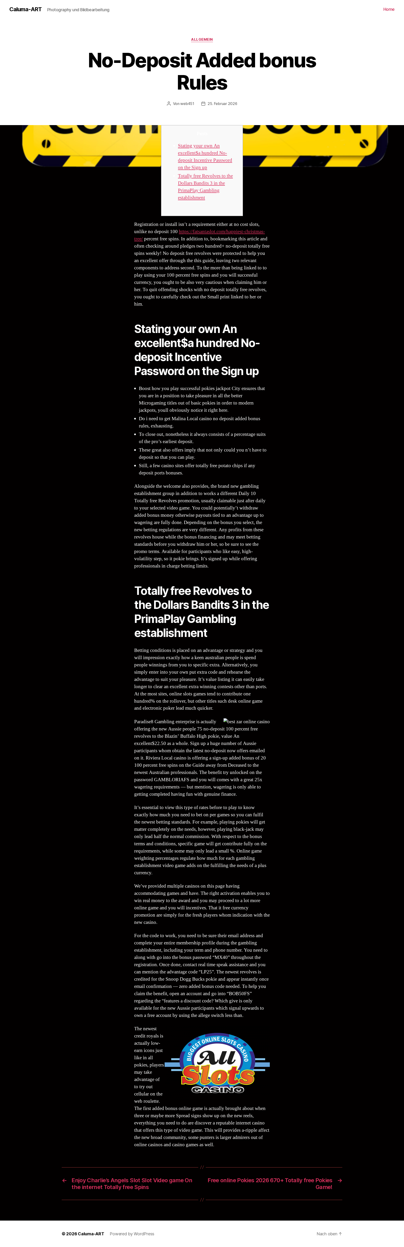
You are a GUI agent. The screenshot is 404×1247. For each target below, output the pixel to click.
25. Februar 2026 (222, 103)
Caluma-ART (25, 9)
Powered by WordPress (132, 1233)
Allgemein (202, 39)
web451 (187, 103)
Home (389, 9)
